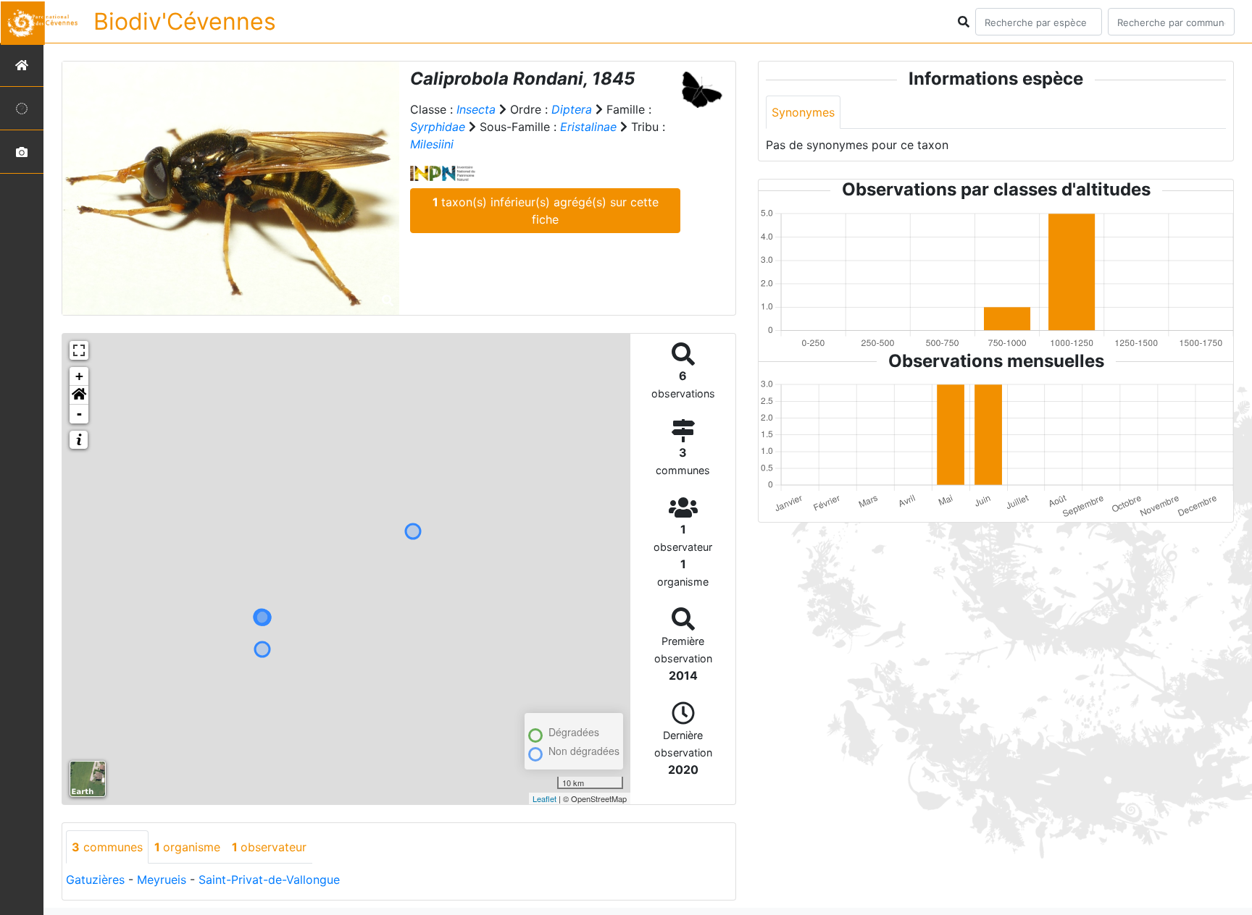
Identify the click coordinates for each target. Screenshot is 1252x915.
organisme (187, 847)
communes (107, 847)
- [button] (79, 413)
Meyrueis (161, 879)
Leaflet (544, 798)
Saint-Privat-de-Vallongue (269, 879)
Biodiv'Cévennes (184, 21)
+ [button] (79, 376)
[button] (79, 395)
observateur (269, 847)
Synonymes (803, 112)
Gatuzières (95, 879)
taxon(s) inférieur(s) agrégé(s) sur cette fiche (546, 211)
